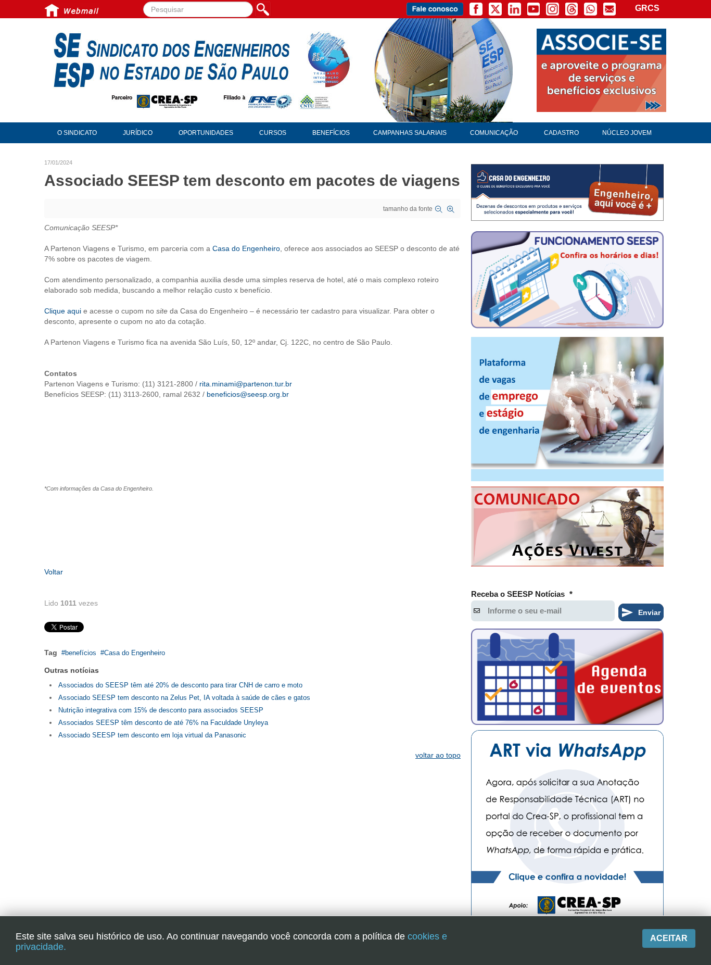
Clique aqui (62, 311)
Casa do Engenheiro (246, 248)
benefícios (80, 653)
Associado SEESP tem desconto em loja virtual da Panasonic (152, 735)
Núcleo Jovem (627, 132)
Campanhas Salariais (410, 132)
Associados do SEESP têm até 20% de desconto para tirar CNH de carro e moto (180, 685)
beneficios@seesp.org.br (248, 394)
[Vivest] (567, 528)
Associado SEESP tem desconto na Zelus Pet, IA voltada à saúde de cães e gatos (184, 697)
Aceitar (669, 938)
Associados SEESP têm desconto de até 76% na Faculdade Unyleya (163, 722)
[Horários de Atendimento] (567, 281)
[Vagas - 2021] (567, 409)
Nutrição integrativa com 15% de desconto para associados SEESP (160, 710)
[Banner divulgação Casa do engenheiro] (567, 192)
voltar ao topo (438, 755)
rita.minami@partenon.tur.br (245, 384)
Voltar (53, 572)
